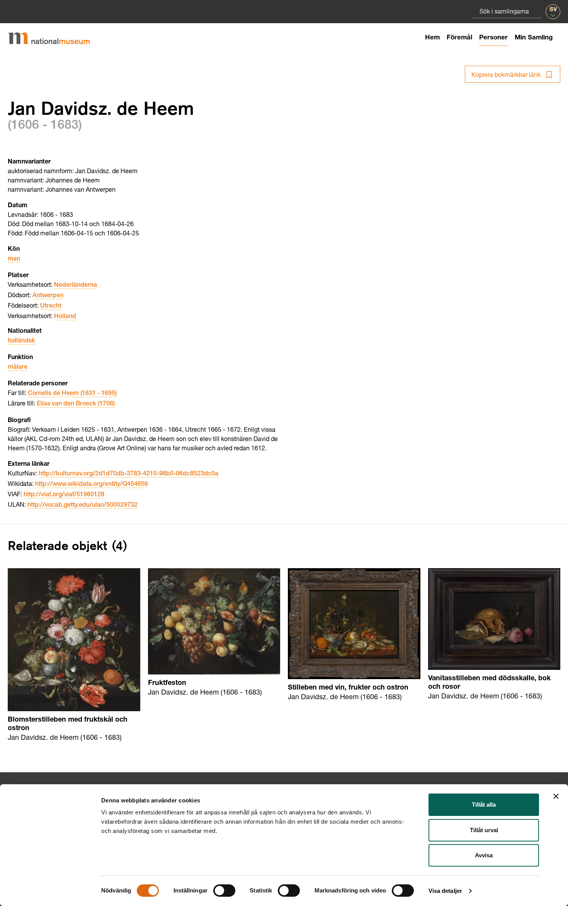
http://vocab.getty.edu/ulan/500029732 (82, 505)
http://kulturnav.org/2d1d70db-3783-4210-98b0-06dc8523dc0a (128, 474)
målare (17, 367)
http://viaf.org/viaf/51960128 (64, 495)
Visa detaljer (445, 890)
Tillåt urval (484, 830)
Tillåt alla (484, 804)
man (14, 259)
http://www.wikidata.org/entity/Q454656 (91, 485)
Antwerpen (47, 296)
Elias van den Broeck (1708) (76, 404)
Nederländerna (75, 286)
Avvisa (484, 855)
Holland (65, 317)
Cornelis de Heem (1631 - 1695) (72, 394)
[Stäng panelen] (556, 796)
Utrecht (50, 306)
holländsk (21, 341)
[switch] (224, 890)
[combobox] (507, 11)
